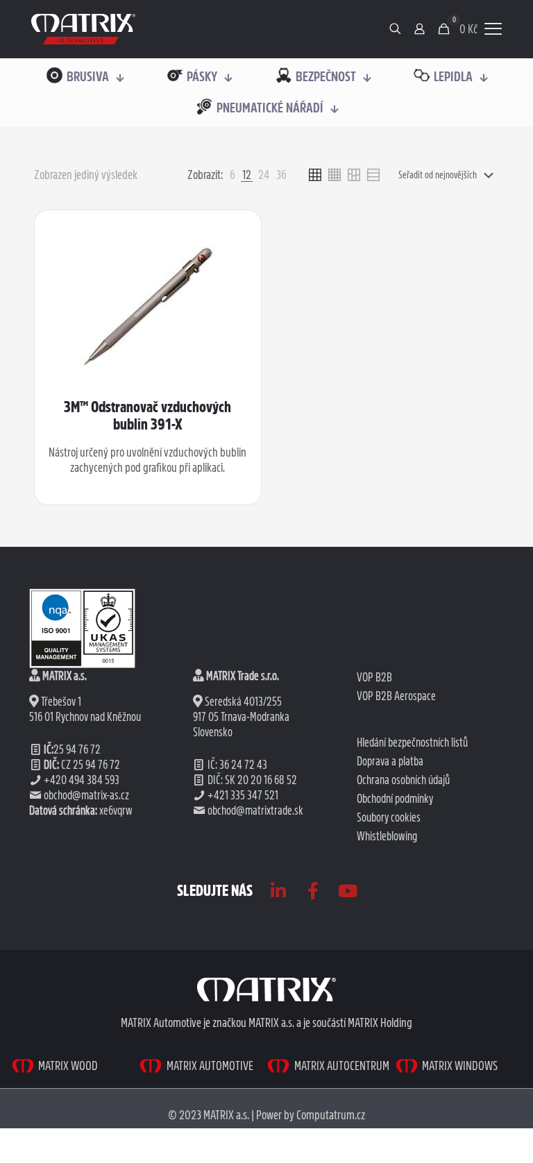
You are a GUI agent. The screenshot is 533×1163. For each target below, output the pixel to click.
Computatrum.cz (330, 1114)
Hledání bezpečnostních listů (412, 742)
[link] (83, 29)
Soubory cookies (389, 817)
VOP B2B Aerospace (396, 696)
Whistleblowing (387, 836)
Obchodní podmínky (395, 798)
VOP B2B (374, 677)
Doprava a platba (390, 761)
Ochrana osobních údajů (403, 780)
